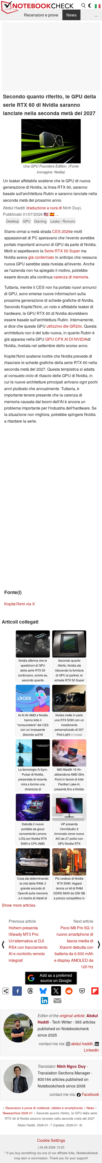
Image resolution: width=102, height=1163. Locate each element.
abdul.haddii (81, 1043)
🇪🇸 (52, 214)
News (71, 15)
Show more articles (18, 905)
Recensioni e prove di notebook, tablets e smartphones (44, 1107)
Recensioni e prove (41, 15)
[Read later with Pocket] (82, 990)
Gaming (40, 221)
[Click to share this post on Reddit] (69, 990)
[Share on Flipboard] (95, 990)
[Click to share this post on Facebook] (17, 991)
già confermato (41, 257)
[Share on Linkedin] (44, 1000)
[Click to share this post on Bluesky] (43, 991)
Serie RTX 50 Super (62, 251)
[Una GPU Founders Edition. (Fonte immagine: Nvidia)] (51, 141)
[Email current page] (57, 1001)
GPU (26, 221)
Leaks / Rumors (62, 221)
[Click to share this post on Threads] (30, 991)
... (96, 15)
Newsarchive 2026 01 (18, 1113)
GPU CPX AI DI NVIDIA (66, 339)
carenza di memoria (70, 277)
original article (72, 1015)
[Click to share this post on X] (56, 990)
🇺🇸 (46, 214)
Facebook (90, 1094)
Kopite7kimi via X (19, 604)
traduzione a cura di (44, 208)
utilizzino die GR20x (64, 326)
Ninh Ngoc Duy (71, 1066)
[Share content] (5, 991)
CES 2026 (61, 231)
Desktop (12, 221)
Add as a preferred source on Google (56, 977)
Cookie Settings (51, 1140)
